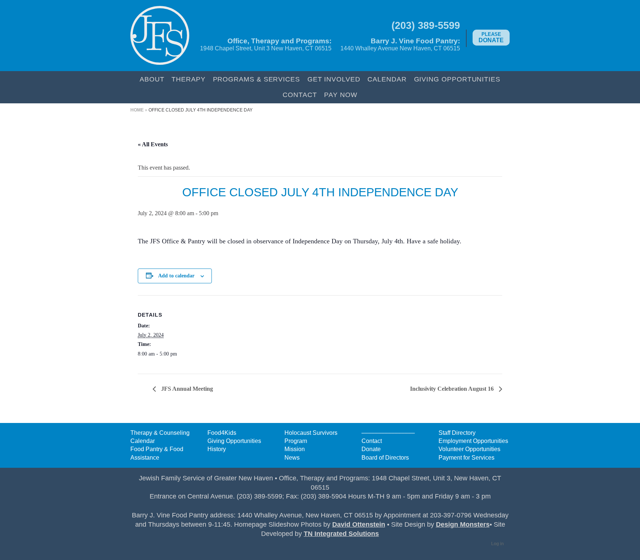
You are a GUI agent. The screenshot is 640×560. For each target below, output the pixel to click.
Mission (294, 449)
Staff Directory (457, 433)
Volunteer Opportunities (469, 449)
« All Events (153, 144)
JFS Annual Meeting (186, 389)
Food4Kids (221, 433)
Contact (300, 95)
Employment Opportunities (473, 441)
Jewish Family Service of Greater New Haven (159, 35)
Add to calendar (176, 276)
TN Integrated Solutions (341, 533)
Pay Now (340, 95)
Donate (491, 37)
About (152, 79)
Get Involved (333, 79)
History (216, 449)
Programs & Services (256, 79)
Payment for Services (466, 457)
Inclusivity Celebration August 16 (452, 389)
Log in (497, 543)
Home (137, 110)
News (292, 457)
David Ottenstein (358, 524)
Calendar (386, 79)
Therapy (188, 79)
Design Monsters (463, 524)
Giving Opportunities (457, 79)
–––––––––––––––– (388, 433)
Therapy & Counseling (160, 433)
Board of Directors (385, 457)
